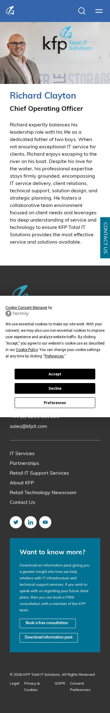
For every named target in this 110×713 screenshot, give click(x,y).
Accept (55, 374)
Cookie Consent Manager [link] (26, 308)
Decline (55, 388)
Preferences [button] (54, 356)
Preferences (55, 403)
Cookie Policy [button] (27, 350)
